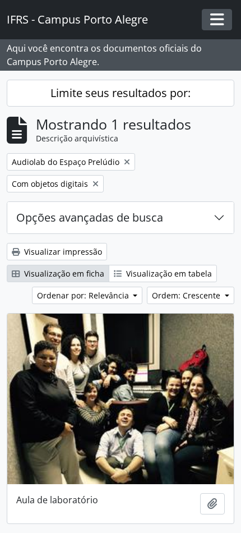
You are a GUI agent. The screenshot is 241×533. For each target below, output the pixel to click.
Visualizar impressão (62, 251)
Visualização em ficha (63, 273)
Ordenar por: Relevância (84, 295)
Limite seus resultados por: (120, 92)
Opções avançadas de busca (89, 217)
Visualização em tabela (168, 273)
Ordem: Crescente (187, 295)
